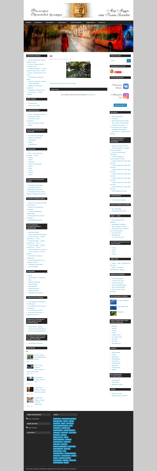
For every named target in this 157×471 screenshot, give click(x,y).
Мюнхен (114, 354)
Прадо (30, 275)
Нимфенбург (115, 357)
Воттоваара (69, 423)
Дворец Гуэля (66, 428)
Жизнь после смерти (34, 105)
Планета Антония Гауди (35, 164)
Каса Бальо (72, 432)
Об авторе (37, 22)
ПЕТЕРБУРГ (68, 439)
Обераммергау (116, 359)
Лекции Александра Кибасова (36, 331)
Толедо (30, 159)
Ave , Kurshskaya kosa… (118, 237)
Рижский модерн (58, 453)
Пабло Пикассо (58, 441)
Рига (64, 451)
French (113, 252)
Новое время (32, 140)
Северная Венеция (70, 453)
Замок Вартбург (32, 286)
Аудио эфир (90, 22)
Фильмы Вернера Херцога (119, 285)
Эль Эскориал (57, 460)
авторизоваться (91, 94)
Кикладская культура (34, 116)
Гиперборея (57, 428)
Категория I (49, 22)
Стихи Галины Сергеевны (119, 200)
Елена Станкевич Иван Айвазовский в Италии (40, 357)
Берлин (30, 170)
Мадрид (30, 157)
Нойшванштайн (116, 363)
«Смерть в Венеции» (117, 283)
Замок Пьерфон (32, 284)
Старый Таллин (116, 335)
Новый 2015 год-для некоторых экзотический (63, 83)
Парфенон (64, 444)
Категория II (62, 22)
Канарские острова (117, 384)
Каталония (57, 435)
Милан (114, 333)
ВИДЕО (63, 423)
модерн (66, 462)
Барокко (71, 421)
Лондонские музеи (33, 288)
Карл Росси (64, 432)
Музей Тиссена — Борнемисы (36, 277)
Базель (30, 174)
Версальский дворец (34, 282)
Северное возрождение (34, 138)
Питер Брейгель (58, 448)
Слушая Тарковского (117, 278)
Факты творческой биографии (120, 123)
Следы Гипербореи (33, 83)
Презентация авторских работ (120, 121)
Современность (32, 144)
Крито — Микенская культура (36, 114)
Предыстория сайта (117, 116)
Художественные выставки (119, 395)
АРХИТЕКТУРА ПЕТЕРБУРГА (69, 418)
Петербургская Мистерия (35, 185)
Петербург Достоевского (35, 220)
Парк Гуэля (57, 444)
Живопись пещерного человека (37, 81)
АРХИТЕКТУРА (57, 418)
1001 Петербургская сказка (119, 191)
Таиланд (114, 330)
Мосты (66, 437)
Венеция (30, 172)
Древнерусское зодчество (35, 292)
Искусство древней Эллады (36, 123)
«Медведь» (121, 312)
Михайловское (116, 235)
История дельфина (123, 300)
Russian (114, 248)
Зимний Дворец (58, 430)
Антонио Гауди (58, 421)
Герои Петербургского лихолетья (37, 249)
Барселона (31, 162)
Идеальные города (33, 232)
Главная (28, 22)
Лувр (29, 280)
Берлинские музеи (33, 290)
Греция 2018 (115, 382)
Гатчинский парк (116, 233)
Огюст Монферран (59, 439)
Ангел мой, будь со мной (35, 310)
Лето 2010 (114, 339)
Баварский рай (116, 352)
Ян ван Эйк (73, 460)
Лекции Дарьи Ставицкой (35, 343)
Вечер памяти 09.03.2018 (119, 211)
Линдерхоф (115, 365)
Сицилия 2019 (116, 380)
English (114, 250)
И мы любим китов (123, 306)
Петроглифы (71, 446)
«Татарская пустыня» (118, 280)
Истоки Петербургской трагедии (37, 234)
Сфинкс (74, 455)
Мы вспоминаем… (117, 209)
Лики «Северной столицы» (119, 226)
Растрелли (67, 448)
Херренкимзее (116, 367)
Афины (30, 125)
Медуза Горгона (58, 437)
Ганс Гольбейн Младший (61, 425)
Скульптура (57, 455)
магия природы (58, 462)
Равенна (114, 328)
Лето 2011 (114, 341)
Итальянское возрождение (35, 135)
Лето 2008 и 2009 (117, 337)
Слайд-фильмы (65, 455)
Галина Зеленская (64, 59)
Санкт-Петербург (76, 22)
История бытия (32, 103)
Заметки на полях (117, 393)
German (114, 254)
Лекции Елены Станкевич (35, 327)
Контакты (102, 22)
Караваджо (57, 432)
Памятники (67, 441)
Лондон (30, 166)
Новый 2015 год (116, 343)
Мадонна (63, 435)
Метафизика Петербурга (119, 224)
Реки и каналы (58, 451)
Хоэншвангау (115, 361)
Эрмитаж (65, 460)
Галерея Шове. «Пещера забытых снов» (39, 380)
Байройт (114, 369)
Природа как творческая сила (36, 90)
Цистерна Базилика (64, 458)
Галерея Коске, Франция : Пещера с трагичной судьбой (40, 390)
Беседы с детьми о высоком (120, 146)
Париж (30, 168)
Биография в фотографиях (119, 129)
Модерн (30, 142)
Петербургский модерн (60, 446)
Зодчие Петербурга (69, 430)
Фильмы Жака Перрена (118, 287)
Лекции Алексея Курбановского (37, 329)
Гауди (70, 425)
